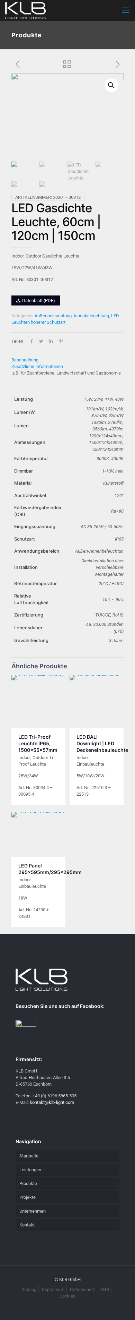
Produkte (28, 1183)
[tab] (67, 360)
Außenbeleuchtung (53, 315)
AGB (104, 1289)
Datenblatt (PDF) (38, 300)
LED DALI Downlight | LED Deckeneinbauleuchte (102, 743)
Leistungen (30, 1169)
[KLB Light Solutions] (25, 10)
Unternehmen (32, 1211)
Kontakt (27, 1224)
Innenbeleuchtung (91, 315)
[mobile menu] (126, 10)
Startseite (28, 1155)
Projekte (27, 1197)
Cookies (67, 1296)
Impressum (53, 1289)
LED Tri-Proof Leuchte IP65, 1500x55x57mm (37, 743)
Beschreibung (24, 359)
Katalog (28, 1289)
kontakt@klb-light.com (52, 1102)
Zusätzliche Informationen (37, 366)
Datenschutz (82, 1289)
